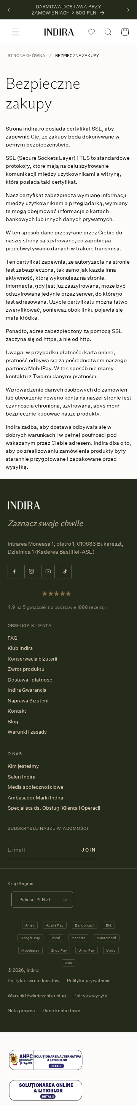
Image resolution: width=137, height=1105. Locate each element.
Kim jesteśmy (23, 766)
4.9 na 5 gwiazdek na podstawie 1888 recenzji (57, 607)
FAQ (13, 638)
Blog (13, 721)
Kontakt (17, 711)
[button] (15, 32)
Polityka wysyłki (90, 995)
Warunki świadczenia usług (37, 995)
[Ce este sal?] (46, 1069)
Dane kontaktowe (61, 1010)
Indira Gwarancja (27, 690)
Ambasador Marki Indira (35, 798)
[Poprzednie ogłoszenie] (8, 10)
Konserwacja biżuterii (32, 659)
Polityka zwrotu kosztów (33, 980)
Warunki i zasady (27, 732)
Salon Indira (21, 777)
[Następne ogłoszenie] (128, 10)
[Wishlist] (91, 32)
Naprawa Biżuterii (28, 700)
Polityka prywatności (89, 980)
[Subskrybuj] (88, 849)
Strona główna (26, 55)
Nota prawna (21, 1010)
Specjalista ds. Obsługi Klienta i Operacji (54, 808)
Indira (33, 970)
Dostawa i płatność (30, 680)
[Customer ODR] (46, 1099)
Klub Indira (20, 648)
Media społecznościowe (35, 787)
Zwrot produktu (26, 669)
